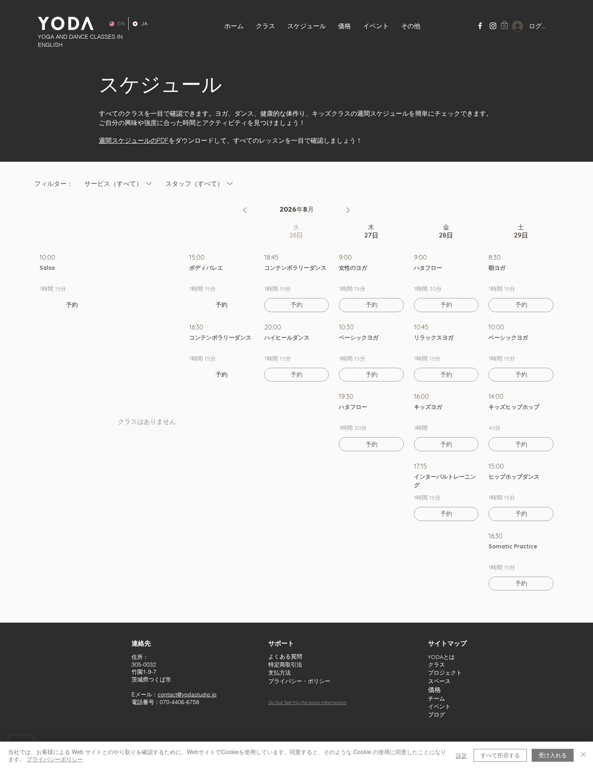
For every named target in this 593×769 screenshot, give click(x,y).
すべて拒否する (500, 755)
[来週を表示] (348, 210)
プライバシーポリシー (55, 759)
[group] (71, 409)
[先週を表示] (245, 210)
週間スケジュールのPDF (134, 140)
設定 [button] (461, 755)
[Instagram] (493, 25)
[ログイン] (511, 26)
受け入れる (553, 755)
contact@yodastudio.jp (187, 694)
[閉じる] (583, 755)
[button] (376, 26)
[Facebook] (480, 25)
